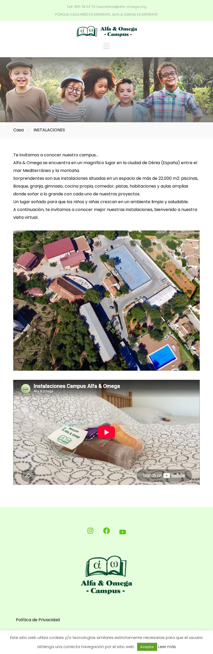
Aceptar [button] (147, 646)
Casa (18, 130)
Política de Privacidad (38, 620)
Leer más (167, 646)
